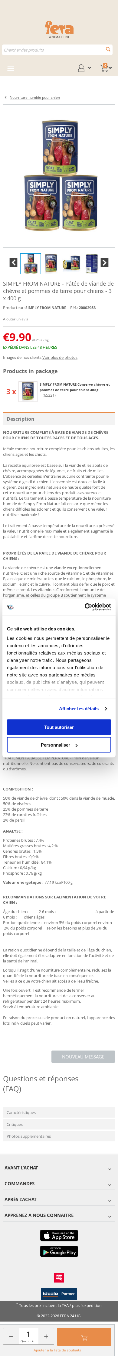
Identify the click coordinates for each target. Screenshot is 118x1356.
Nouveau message (83, 1057)
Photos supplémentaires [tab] (29, 1136)
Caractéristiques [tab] (21, 1112)
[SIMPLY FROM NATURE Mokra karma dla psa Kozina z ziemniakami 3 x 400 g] (59, 176)
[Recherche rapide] (108, 49)
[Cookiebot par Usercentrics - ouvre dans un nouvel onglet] (85, 607)
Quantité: (27, 1341)
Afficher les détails (79, 708)
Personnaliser (55, 745)
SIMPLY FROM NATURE (45, 307)
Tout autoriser (59, 727)
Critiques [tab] (15, 1124)
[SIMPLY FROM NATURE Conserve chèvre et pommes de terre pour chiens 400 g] (28, 391)
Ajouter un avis (15, 319)
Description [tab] (20, 419)
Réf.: (74, 307)
